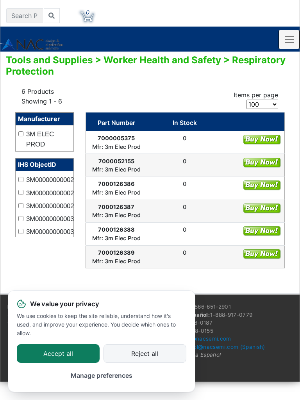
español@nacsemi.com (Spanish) (221, 347)
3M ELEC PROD (40, 139)
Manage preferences (101, 375)
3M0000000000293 (48, 206)
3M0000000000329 (48, 219)
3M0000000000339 (48, 232)
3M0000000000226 (48, 180)
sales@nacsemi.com (204, 339)
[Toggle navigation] (289, 39)
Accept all (58, 354)
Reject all (144, 354)
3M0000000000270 (48, 193)
